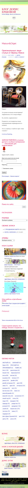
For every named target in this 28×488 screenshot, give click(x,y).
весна (5, 375)
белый (6, 373)
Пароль (4, 164)
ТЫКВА (18, 368)
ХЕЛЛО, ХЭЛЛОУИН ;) (10, 232)
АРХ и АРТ (15, 478)
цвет (21, 416)
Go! (24, 207)
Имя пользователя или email (10, 158)
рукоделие (16, 406)
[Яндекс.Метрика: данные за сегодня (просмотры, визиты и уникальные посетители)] (5, 472)
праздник (14, 401)
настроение (19, 396)
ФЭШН (13, 480)
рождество (16, 403)
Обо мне (10, 478)
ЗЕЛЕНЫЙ (16, 362)
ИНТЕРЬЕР (20, 478)
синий (5, 408)
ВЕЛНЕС (16, 481)
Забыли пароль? (14, 176)
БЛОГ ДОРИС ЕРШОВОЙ (10, 11)
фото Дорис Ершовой (10, 416)
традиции (6, 414)
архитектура (15, 370)
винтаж (13, 375)
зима (5, 385)
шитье (13, 419)
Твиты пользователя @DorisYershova (12, 320)
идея (12, 385)
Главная (2, 478)
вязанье (15, 378)
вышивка (6, 378)
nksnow (22, 487)
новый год (7, 398)
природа (6, 403)
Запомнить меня (8, 168)
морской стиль (8, 396)
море (17, 391)
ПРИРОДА (18, 480)
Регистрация (5, 176)
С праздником (23, 480)
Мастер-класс (8, 480)
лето (14, 388)
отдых (5, 401)
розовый (6, 406)
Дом (6, 478)
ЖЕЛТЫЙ (6, 362)
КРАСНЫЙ (15, 365)
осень (15, 398)
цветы (5, 419)
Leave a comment (19, 57)
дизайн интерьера (9, 383)
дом (19, 383)
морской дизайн (8, 393)
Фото (5, 370)
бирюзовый (15, 373)
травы (15, 411)
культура (6, 388)
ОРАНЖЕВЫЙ (8, 368)
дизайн (14, 380)
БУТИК (12, 481)
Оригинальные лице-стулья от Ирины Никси (13, 51)
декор (6, 380)
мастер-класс (7, 391)
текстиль (6, 411)
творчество (15, 408)
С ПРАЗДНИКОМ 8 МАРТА (11, 229)
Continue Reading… (7, 134)
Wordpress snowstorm (6, 487)
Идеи (6, 365)
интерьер (21, 385)
